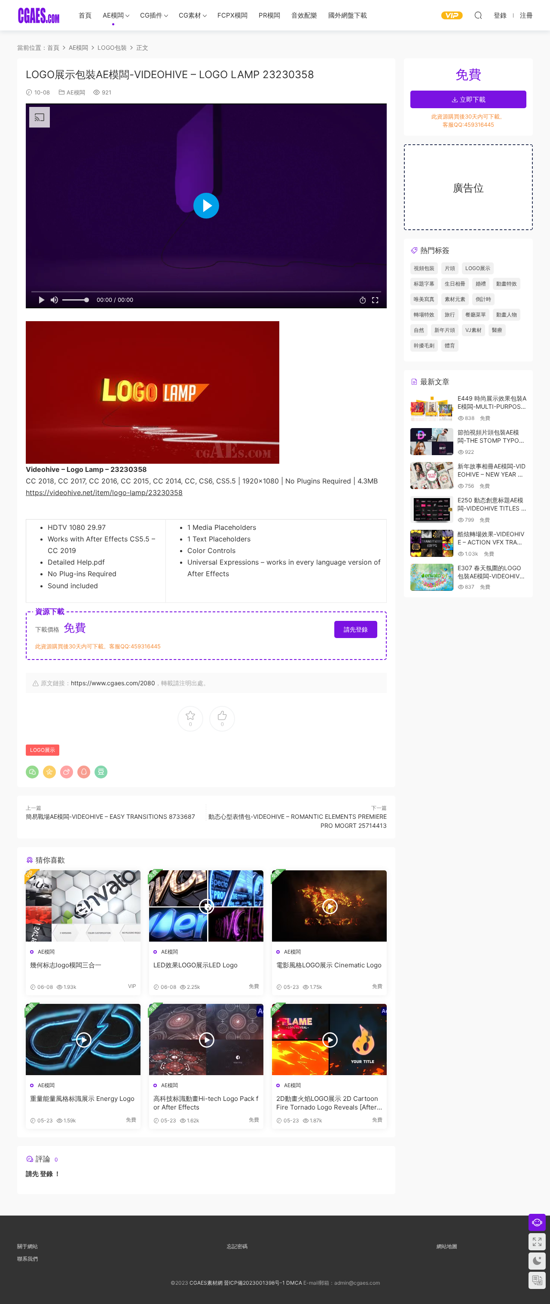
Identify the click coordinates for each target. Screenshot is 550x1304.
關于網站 (27, 1246)
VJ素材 (473, 330)
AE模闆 (113, 15)
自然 (419, 330)
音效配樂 (304, 15)
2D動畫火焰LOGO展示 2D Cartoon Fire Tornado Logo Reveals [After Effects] (327, 1103)
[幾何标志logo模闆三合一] (83, 906)
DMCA (294, 1283)
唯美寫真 (424, 299)
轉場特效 (424, 314)
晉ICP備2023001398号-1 (255, 1283)
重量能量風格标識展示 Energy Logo (82, 1098)
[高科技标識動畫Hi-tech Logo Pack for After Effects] (206, 1039)
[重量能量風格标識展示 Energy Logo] (83, 1039)
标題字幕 (424, 283)
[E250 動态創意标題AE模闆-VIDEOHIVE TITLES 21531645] (431, 509)
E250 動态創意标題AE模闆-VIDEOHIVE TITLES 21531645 (491, 508)
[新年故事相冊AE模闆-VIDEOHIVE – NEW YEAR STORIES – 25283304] (431, 475)
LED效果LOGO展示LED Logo (195, 965)
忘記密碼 (237, 1246)
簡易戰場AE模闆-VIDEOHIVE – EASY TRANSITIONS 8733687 (110, 816)
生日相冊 (455, 283)
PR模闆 (269, 15)
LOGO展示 (42, 750)
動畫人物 (506, 314)
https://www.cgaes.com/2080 (113, 683)
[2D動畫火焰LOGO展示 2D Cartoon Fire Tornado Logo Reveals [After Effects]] (329, 1039)
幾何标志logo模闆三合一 (65, 965)
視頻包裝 (424, 268)
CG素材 (190, 15)
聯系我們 (27, 1258)
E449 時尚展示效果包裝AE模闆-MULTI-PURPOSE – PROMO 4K (492, 407)
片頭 (450, 268)
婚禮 (481, 283)
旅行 (450, 314)
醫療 (497, 330)
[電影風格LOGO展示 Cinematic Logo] (329, 906)
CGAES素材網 (38, 15)
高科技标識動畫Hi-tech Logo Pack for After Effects (205, 1102)
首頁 (85, 15)
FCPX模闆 (232, 15)
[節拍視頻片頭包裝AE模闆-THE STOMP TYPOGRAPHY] (431, 441)
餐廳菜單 (475, 314)
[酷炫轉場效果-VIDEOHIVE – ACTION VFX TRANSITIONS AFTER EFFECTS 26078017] (431, 543)
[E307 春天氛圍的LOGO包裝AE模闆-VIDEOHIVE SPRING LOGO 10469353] (431, 577)
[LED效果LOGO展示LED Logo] (206, 906)
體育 (450, 345)
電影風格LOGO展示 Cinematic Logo (329, 965)
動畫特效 (506, 283)
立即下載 (472, 99)
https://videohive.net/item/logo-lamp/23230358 (104, 492)
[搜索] (478, 15)
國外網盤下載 (347, 15)
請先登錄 (356, 629)
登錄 (46, 1174)
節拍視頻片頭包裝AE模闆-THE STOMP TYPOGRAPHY (490, 441)
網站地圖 (447, 1246)
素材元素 (455, 299)
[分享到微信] (32, 772)
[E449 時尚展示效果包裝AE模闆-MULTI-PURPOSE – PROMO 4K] (431, 407)
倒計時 (483, 299)
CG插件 (151, 15)
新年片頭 (444, 330)
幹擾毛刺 (424, 345)
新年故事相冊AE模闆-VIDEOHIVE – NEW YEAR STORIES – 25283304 (492, 474)
